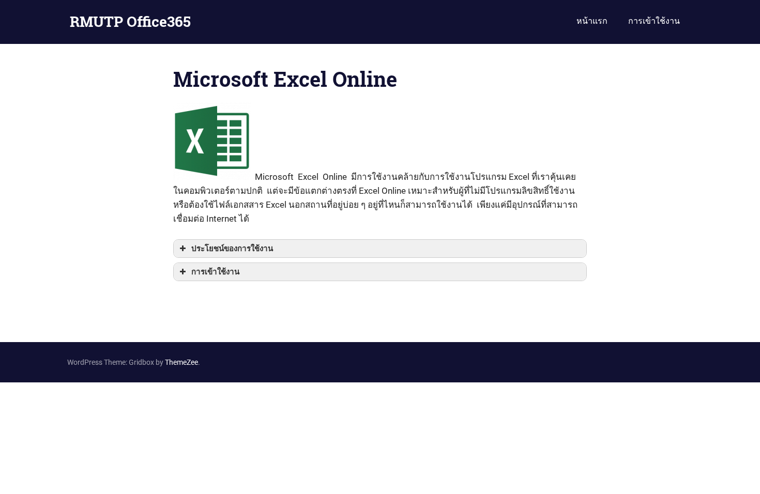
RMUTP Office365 (130, 21)
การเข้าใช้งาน (654, 21)
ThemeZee (181, 362)
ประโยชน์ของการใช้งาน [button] (232, 248)
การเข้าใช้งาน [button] (215, 271)
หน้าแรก (591, 21)
